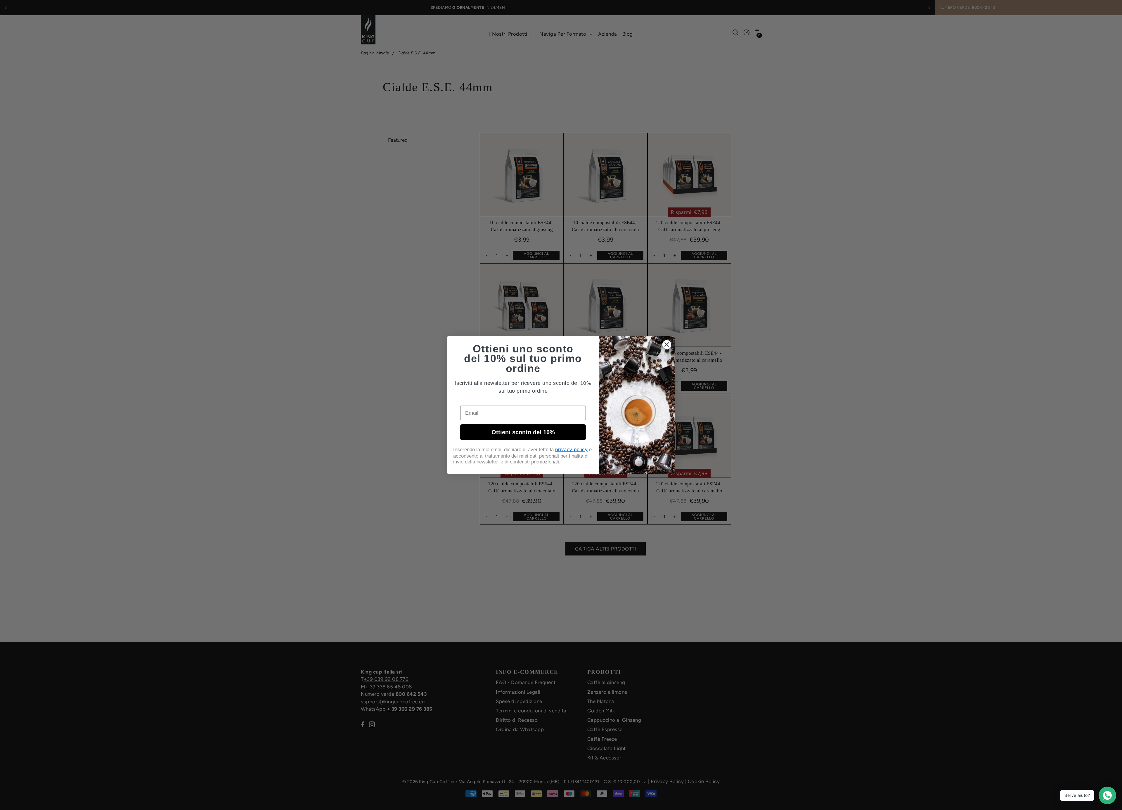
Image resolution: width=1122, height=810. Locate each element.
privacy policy (571, 449)
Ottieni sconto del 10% (523, 432)
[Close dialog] (666, 344)
